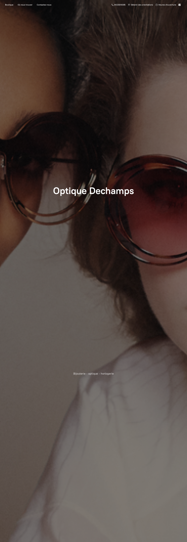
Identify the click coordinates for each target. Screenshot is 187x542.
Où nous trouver (25, 5)
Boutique (9, 5)
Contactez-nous (44, 5)
